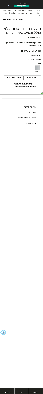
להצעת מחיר (32, 78)
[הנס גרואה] (21, 6)
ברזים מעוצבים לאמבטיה (23, 10)
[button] (3, 332)
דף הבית (38, 10)
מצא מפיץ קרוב (14, 78)
